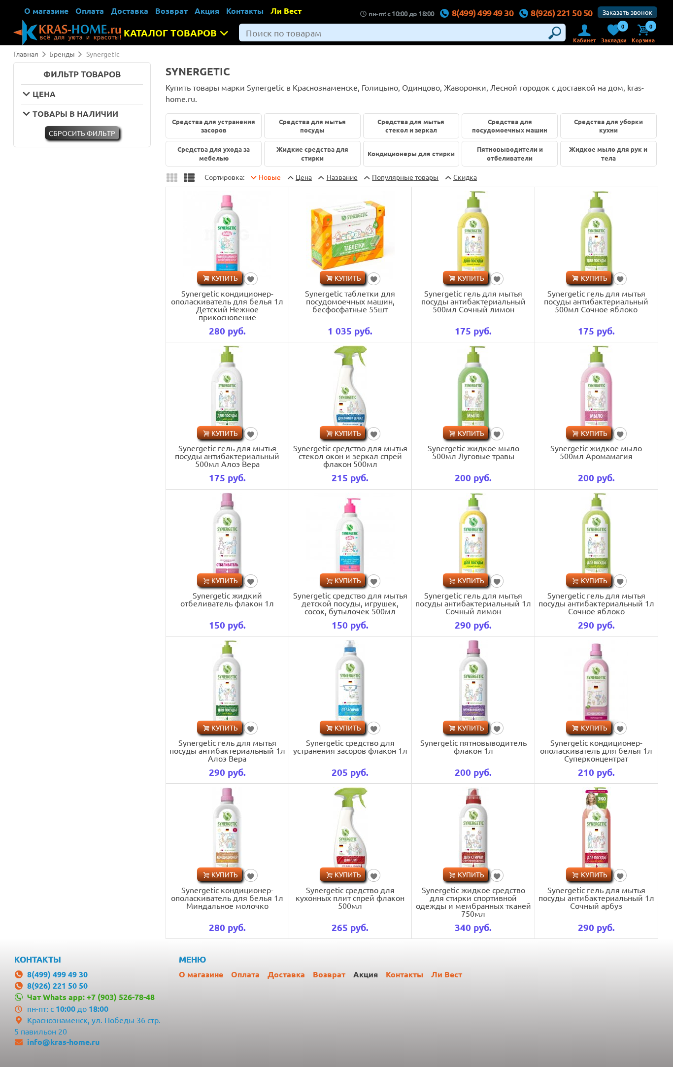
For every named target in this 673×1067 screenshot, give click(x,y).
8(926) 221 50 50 (561, 12)
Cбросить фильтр (82, 133)
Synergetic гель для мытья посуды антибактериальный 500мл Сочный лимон (473, 301)
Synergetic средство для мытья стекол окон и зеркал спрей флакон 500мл (350, 455)
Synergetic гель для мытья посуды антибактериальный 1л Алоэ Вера (227, 750)
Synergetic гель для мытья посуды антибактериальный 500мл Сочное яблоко (596, 301)
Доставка (129, 10)
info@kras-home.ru (63, 1041)
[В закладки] (250, 278)
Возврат (171, 10)
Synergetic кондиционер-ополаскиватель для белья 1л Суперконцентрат (596, 750)
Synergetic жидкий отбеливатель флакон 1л (227, 599)
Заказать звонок (627, 12)
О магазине (46, 10)
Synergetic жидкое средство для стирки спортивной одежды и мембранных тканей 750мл (473, 901)
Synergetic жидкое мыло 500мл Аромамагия (596, 452)
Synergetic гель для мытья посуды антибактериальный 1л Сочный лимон (473, 603)
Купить (224, 277)
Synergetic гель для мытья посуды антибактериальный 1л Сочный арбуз (596, 897)
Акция (207, 10)
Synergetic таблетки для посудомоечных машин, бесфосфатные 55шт (350, 301)
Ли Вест (286, 10)
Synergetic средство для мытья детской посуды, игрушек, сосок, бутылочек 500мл (350, 603)
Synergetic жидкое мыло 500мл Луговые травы (473, 452)
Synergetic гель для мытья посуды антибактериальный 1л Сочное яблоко (596, 603)
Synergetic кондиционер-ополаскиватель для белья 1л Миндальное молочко (227, 897)
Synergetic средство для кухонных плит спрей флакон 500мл (350, 897)
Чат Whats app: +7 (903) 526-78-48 (91, 997)
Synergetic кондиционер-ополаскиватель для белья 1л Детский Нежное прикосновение (227, 305)
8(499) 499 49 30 (482, 12)
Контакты (245, 10)
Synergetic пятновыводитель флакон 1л (473, 746)
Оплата (89, 10)
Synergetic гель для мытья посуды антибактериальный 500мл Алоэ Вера (227, 455)
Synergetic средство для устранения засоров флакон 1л (350, 746)
